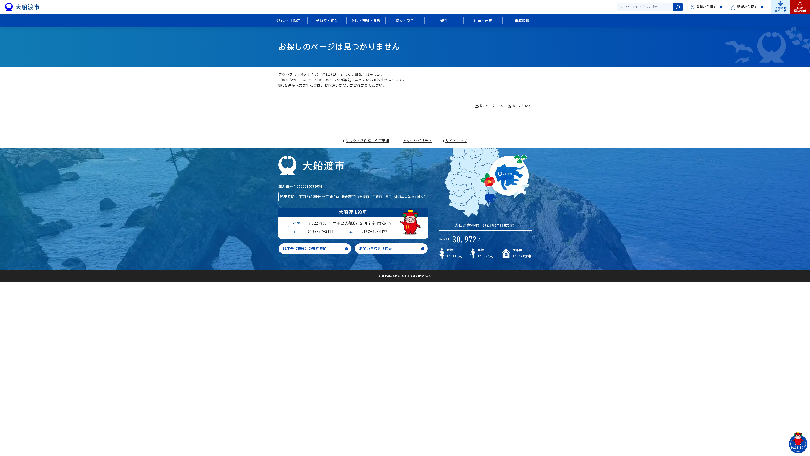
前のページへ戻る (491, 105)
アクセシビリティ (417, 140)
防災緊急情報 (800, 9)
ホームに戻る (522, 105)
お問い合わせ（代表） (377, 248)
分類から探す (706, 6)
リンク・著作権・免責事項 (367, 140)
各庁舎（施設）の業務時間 (305, 248)
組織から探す (747, 6)
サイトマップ (456, 140)
